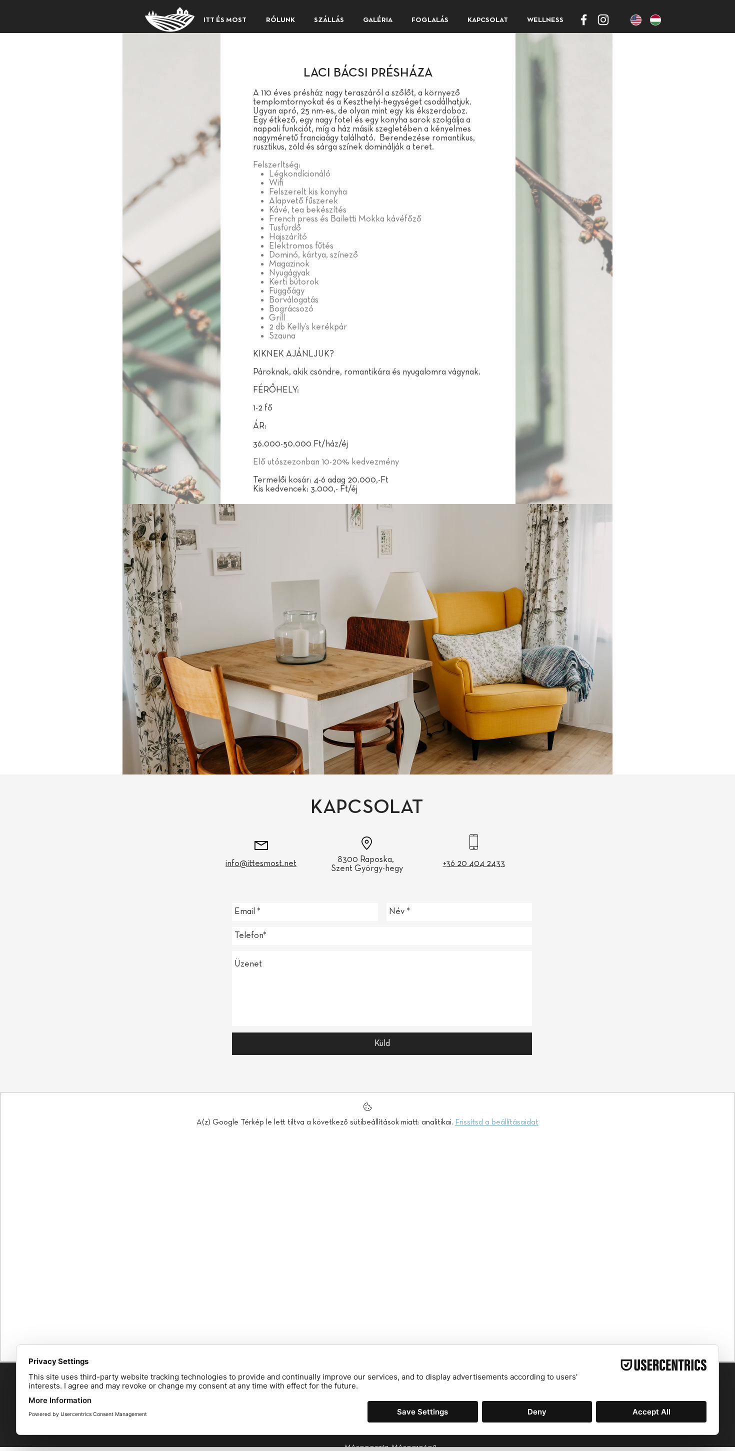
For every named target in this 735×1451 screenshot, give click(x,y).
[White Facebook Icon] (583, 19)
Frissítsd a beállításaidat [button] (496, 1122)
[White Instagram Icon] (603, 19)
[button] (329, 20)
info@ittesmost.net (261, 863)
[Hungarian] (652, 19)
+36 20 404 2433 (474, 863)
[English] (633, 19)
